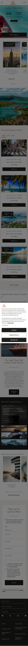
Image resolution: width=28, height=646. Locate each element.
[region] (14, 323)
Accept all (14, 330)
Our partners (5, 325)
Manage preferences (14, 334)
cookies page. (10, 323)
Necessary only (14, 339)
